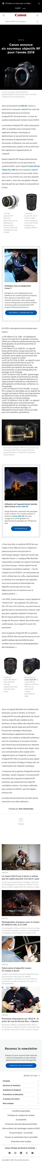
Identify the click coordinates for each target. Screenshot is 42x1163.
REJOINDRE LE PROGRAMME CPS (21, 312)
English (17, 8)
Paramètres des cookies (21, 1141)
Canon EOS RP (22, 506)
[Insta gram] (15, 1153)
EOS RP (24, 106)
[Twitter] (27, 1153)
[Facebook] (9, 1153)
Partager (21, 824)
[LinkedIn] (21, 1153)
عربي (24, 8)
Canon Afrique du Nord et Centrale (20, 1148)
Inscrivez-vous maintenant (21, 1065)
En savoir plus (21, 528)
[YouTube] (32, 1153)
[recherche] (4, 15)
